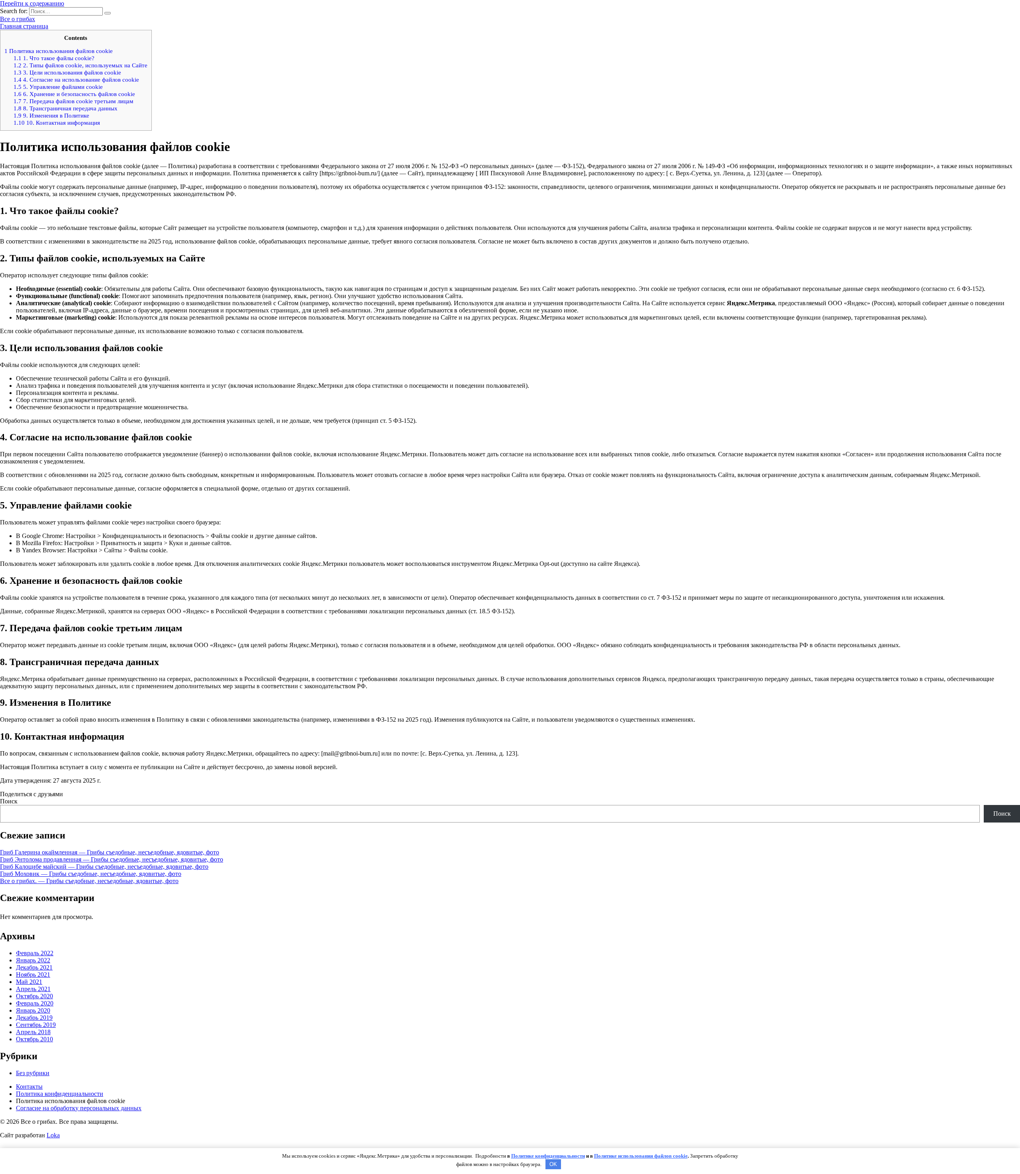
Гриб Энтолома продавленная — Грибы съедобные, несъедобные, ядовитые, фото (111, 859)
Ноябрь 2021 (33, 974)
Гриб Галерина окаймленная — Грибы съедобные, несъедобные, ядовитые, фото (109, 852)
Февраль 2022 (34, 953)
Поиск (9, 801)
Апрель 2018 (33, 1032)
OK (553, 1164)
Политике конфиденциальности (548, 1156)
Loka (53, 1135)
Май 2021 (29, 981)
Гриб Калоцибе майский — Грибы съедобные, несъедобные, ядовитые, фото (104, 866)
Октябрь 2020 (34, 996)
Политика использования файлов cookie (58, 50)
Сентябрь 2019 (36, 1024)
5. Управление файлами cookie (58, 86)
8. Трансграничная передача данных (66, 108)
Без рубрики (32, 1073)
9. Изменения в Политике (51, 115)
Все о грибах (17, 19)
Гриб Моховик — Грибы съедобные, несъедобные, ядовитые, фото (90, 873)
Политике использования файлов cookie (641, 1156)
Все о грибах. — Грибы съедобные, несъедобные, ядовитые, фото (89, 881)
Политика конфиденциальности (59, 1093)
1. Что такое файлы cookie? (54, 58)
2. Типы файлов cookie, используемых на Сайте (80, 65)
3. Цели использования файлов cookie (67, 72)
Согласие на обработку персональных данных (78, 1108)
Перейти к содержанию (32, 3)
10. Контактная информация (57, 122)
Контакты (29, 1086)
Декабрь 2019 (34, 1017)
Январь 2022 (33, 960)
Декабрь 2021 (34, 967)
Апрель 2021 (33, 989)
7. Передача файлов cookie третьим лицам (73, 101)
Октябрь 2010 (34, 1039)
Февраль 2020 (34, 1003)
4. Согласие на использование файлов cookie (76, 79)
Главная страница (24, 26)
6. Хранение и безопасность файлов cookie (74, 93)
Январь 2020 (33, 1010)
